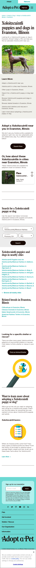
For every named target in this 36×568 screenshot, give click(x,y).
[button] (32, 172)
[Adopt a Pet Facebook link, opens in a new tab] (8, 506)
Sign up (24, 7)
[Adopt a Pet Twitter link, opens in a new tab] (12, 506)
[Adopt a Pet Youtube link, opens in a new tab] (21, 506)
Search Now (18, 146)
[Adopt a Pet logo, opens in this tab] (18, 541)
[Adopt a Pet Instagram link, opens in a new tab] (25, 506)
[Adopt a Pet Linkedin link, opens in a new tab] (28, 506)
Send (26, 488)
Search (18, 243)
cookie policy (15, 559)
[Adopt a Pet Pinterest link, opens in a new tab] (16, 506)
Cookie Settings (18, 564)
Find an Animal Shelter (18, 352)
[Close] (34, 552)
